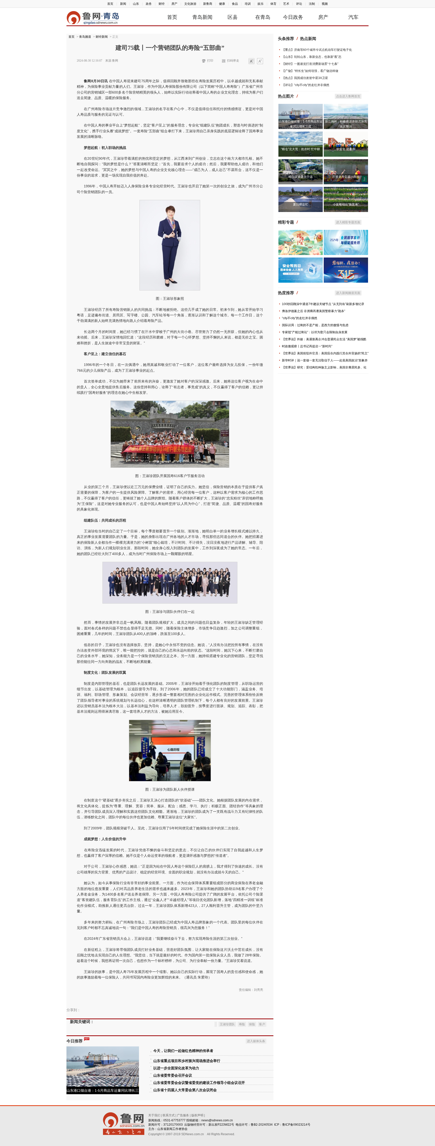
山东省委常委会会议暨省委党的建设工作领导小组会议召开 (199, 1083)
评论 (299, 4)
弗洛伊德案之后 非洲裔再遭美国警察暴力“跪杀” (313, 311)
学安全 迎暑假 (345, 149)
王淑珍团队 (227, 1024)
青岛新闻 (202, 17)
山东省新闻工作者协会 (172, 1129)
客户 (262, 1024)
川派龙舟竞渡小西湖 (345, 177)
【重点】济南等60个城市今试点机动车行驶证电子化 (317, 50)
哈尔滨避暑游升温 (300, 177)
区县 (233, 17)
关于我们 (154, 1115)
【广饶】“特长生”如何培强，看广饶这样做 (310, 71)
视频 (325, 4)
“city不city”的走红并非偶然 (299, 318)
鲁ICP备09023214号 (296, 1124)
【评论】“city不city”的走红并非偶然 (305, 85)
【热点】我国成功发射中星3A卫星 (305, 78)
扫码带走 (233, 60)
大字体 (260, 61)
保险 (252, 1024)
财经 (162, 4)
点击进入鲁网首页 (348, 96)
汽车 (353, 17)
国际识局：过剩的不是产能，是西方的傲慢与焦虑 (315, 325)
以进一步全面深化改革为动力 (176, 1068)
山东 (136, 4)
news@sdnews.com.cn (217, 1120)
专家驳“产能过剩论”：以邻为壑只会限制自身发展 (314, 332)
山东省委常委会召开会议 (172, 1075)
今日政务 (293, 17)
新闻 (123, 4)
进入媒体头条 (256, 1041)
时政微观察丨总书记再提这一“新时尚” (307, 346)
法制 (312, 4)
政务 (149, 4)
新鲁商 (207, 4)
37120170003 (173, 1124)
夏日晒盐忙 (300, 204)
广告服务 (183, 1115)
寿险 (242, 1024)
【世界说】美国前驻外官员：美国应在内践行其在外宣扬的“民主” (325, 353)
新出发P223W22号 (221, 1124)
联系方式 (169, 1115)
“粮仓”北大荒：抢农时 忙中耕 (300, 149)
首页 (110, 4)
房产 (174, 4)
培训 (248, 4)
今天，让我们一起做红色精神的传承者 (183, 1051)
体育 (273, 4)
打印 (210, 60)
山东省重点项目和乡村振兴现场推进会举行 (186, 1061)
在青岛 (262, 17)
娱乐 (261, 4)
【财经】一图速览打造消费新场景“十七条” (310, 64)
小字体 (251, 61)
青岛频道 (85, 36)
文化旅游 (190, 4)
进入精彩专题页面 (348, 222)
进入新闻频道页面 (348, 293)
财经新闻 (102, 36)
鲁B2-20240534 (262, 1124)
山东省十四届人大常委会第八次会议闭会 (185, 1090)
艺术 (286, 4)
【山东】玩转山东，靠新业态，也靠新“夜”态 (311, 57)
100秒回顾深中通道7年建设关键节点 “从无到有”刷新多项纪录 (323, 304)
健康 (222, 4)
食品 (235, 4)
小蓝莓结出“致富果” (346, 204)
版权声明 (197, 1115)
